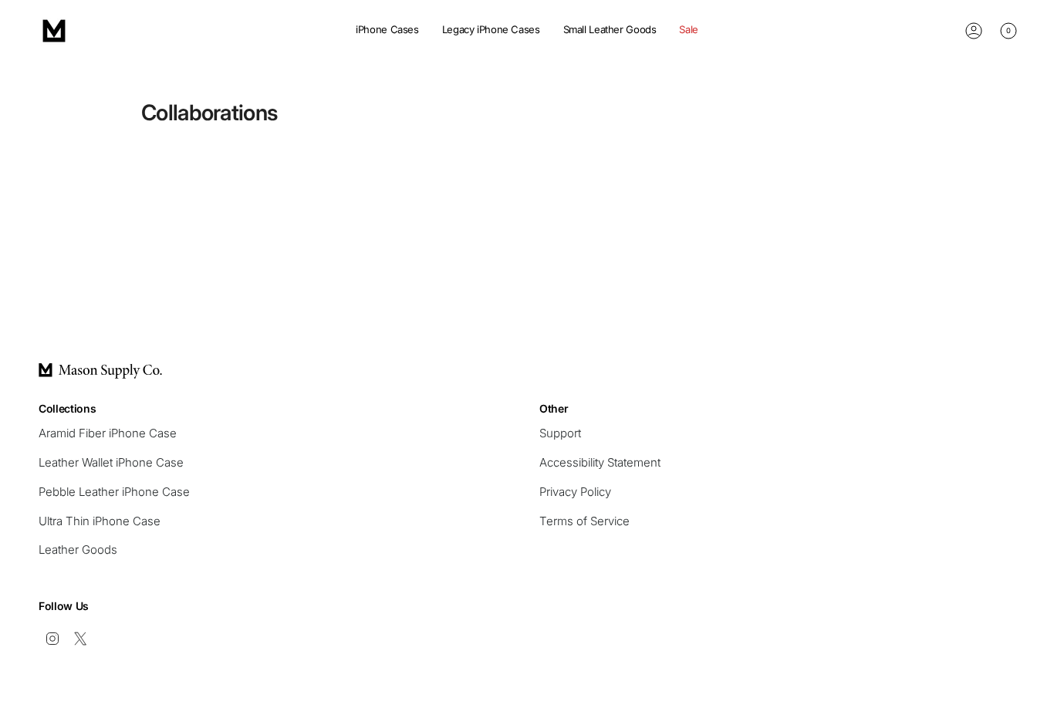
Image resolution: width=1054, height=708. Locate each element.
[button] (387, 30)
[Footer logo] (100, 371)
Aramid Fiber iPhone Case (108, 433)
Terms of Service (584, 521)
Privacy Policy (575, 491)
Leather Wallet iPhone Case (111, 462)
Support (560, 433)
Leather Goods (78, 549)
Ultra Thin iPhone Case (99, 521)
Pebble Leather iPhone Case (114, 491)
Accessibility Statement (599, 462)
